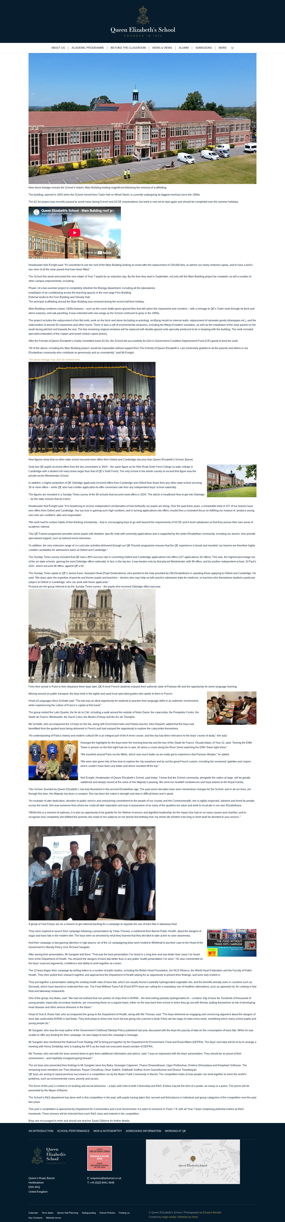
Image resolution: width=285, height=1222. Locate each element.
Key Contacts (35, 1218)
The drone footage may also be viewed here (54, 359)
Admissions (203, 48)
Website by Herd (188, 1217)
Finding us (124, 1213)
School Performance (73, 1131)
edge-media (169, 1217)
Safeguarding (89, 1213)
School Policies (107, 1213)
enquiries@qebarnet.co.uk (105, 1178)
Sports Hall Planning (67, 1213)
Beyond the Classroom (128, 48)
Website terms (53, 1218)
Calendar (33, 1213)
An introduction (41, 1131)
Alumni (184, 48)
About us (58, 48)
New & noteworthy (107, 1131)
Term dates (47, 1213)
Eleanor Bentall (212, 1212)
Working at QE (175, 1131)
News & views (162, 48)
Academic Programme (88, 48)
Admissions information (143, 1131)
